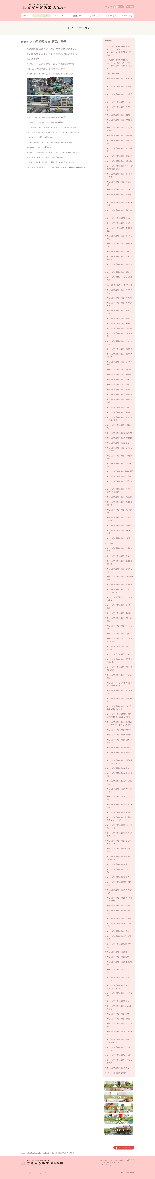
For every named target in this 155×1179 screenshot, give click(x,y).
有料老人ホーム (78, 16)
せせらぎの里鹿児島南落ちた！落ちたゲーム (119, 826)
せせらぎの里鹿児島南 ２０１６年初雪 (119, 257)
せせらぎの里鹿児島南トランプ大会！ (119, 805)
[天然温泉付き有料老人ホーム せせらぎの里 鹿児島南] (44, 6)
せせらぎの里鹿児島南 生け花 (119, 323)
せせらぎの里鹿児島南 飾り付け (119, 298)
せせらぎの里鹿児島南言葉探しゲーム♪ (119, 753)
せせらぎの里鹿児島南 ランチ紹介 (119, 627)
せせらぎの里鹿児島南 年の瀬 (119, 613)
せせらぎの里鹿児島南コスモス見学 (119, 1025)
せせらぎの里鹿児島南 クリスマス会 (119, 291)
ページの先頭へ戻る (125, 1148)
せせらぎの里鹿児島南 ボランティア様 (119, 175)
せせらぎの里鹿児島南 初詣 (118, 272)
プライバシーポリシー (28, 1173)
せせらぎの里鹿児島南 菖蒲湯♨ (119, 156)
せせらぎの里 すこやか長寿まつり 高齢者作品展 (119, 684)
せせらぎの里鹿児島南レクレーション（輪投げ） (119, 1040)
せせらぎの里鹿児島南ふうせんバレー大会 (119, 1048)
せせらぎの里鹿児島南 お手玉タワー (119, 482)
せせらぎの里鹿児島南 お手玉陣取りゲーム (119, 639)
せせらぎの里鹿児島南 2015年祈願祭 (120, 578)
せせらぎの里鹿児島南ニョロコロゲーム (119, 978)
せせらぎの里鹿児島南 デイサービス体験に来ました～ (120, 167)
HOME (25, 16)
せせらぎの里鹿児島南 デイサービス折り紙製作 (119, 490)
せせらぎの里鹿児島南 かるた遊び (119, 265)
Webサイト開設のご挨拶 (116, 1073)
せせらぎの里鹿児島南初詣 (117, 952)
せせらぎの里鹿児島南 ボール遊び (119, 245)
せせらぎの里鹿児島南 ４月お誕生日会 (119, 503)
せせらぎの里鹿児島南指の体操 (119, 730)
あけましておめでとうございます (119, 285)
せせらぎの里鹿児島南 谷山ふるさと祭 (119, 647)
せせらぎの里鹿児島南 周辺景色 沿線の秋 (120, 660)
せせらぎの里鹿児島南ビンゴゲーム (119, 1032)
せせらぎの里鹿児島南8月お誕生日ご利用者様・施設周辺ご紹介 (119, 715)
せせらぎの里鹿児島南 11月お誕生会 (119, 619)
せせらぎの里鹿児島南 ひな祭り (119, 223)
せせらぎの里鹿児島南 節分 (118, 251)
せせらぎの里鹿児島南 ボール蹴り (119, 149)
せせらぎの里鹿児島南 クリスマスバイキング (119, 590)
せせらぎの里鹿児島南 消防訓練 (119, 161)
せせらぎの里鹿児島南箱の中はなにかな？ (119, 790)
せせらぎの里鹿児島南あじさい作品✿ (119, 798)
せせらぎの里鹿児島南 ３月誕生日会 (119, 203)
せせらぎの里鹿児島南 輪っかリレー (119, 195)
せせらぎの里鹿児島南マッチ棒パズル (119, 924)
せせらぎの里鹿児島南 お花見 (119, 189)
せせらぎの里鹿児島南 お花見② (119, 183)
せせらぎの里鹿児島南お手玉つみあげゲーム (119, 899)
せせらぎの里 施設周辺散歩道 (119, 654)
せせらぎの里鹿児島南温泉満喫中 (119, 433)
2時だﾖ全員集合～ (114, 73)
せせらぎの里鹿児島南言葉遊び (119, 1019)
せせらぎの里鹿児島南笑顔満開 (119, 476)
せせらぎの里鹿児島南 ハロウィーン (119, 342)
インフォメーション (41, 16)
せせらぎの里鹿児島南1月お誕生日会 (119, 937)
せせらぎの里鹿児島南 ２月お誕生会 (119, 229)
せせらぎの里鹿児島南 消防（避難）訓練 (119, 668)
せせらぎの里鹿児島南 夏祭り (119, 389)
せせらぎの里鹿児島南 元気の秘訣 (119, 699)
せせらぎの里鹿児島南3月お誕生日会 (119, 883)
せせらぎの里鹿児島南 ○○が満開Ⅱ (119, 457)
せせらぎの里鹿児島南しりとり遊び (119, 994)
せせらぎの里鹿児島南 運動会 (119, 115)
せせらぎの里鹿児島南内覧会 (118, 1068)
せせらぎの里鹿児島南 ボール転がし (119, 237)
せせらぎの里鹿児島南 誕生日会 (119, 318)
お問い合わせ (127, 16)
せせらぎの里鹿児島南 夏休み (119, 412)
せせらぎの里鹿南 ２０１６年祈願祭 (119, 278)
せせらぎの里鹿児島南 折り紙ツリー (119, 304)
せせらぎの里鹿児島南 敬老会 (119, 374)
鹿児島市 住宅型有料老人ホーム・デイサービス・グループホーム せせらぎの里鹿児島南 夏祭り (119, 64)
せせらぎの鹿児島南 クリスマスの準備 (119, 598)
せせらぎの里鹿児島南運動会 (118, 443)
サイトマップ (41, 1173)
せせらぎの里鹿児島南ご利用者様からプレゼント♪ (119, 761)
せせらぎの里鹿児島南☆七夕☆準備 (120, 774)
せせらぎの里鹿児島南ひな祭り (119, 905)
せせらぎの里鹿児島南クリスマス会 (119, 971)
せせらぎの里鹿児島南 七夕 (118, 407)
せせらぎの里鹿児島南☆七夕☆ (119, 768)
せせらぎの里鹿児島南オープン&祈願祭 (119, 1061)
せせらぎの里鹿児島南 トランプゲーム (119, 311)
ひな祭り (110, 543)
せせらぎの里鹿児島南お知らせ (119, 218)
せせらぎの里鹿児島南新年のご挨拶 (119, 963)
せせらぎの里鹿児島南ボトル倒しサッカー (119, 1007)
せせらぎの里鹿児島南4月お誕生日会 (119, 850)
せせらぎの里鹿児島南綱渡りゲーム (119, 945)
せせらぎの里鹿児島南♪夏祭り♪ (119, 747)
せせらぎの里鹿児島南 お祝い (119, 379)
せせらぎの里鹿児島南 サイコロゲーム (119, 363)
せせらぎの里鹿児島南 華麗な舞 (119, 349)
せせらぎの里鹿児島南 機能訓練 (119, 135)
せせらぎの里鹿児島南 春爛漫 (119, 525)
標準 (116, 7)
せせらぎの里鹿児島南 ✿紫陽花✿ (119, 121)
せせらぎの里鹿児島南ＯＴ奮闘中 (119, 438)
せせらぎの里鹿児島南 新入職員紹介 (119, 511)
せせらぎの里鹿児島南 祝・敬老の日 (119, 691)
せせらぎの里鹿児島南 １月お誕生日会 (119, 562)
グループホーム (61, 16)
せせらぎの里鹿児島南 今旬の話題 (119, 570)
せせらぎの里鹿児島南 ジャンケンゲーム (119, 518)
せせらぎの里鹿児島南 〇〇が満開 (119, 464)
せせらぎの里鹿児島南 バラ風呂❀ (119, 95)
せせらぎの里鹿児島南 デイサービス (119, 108)
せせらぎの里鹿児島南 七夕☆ (119, 102)
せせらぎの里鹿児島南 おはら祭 (119, 634)
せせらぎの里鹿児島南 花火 (118, 384)
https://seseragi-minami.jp (110, 1165)
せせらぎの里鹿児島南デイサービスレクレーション (119, 986)
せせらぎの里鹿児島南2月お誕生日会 (119, 911)
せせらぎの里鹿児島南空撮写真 (119, 812)
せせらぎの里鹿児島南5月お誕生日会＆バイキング (119, 818)
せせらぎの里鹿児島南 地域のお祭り (119, 426)
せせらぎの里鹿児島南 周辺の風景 (120, 471)
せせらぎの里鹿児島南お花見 (118, 877)
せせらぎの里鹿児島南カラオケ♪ (119, 735)
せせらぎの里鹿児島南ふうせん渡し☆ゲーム (119, 834)
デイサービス (95, 16)
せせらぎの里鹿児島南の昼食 (118, 1014)
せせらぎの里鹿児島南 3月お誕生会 (119, 531)
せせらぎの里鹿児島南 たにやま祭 (119, 334)
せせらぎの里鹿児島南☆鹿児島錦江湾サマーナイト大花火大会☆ (119, 723)
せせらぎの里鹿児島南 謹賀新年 (119, 584)
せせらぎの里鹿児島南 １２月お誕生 (119, 606)
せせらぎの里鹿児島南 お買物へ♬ (119, 87)
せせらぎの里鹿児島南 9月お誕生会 (119, 676)
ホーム (23, 1153)
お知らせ (108, 40)
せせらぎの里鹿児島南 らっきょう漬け (119, 129)
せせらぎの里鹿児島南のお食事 (119, 1055)
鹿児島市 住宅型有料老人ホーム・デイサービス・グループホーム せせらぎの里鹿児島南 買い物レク (119, 50)
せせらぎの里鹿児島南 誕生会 (119, 370)
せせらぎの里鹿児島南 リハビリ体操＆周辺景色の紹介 (119, 707)
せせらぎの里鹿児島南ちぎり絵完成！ (119, 891)
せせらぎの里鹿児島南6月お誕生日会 (119, 782)
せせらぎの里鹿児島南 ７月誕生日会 (119, 79)
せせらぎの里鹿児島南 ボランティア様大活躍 (119, 418)
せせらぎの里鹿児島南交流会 (118, 931)
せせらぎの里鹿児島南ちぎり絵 (119, 918)
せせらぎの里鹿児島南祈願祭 (118, 957)
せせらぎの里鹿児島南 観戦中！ (119, 394)
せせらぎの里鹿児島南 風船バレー (119, 211)
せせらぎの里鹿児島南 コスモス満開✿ (119, 355)
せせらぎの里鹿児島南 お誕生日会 (119, 141)
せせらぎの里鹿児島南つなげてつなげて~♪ (119, 741)
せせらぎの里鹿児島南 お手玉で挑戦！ (119, 400)
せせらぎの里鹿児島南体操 (117, 864)
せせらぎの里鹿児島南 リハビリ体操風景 (119, 449)
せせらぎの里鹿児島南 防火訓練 (119, 497)
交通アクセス (111, 16)
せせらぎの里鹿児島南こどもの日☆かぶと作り (119, 842)
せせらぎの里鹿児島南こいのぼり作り (119, 870)
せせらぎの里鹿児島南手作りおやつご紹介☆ (119, 857)
